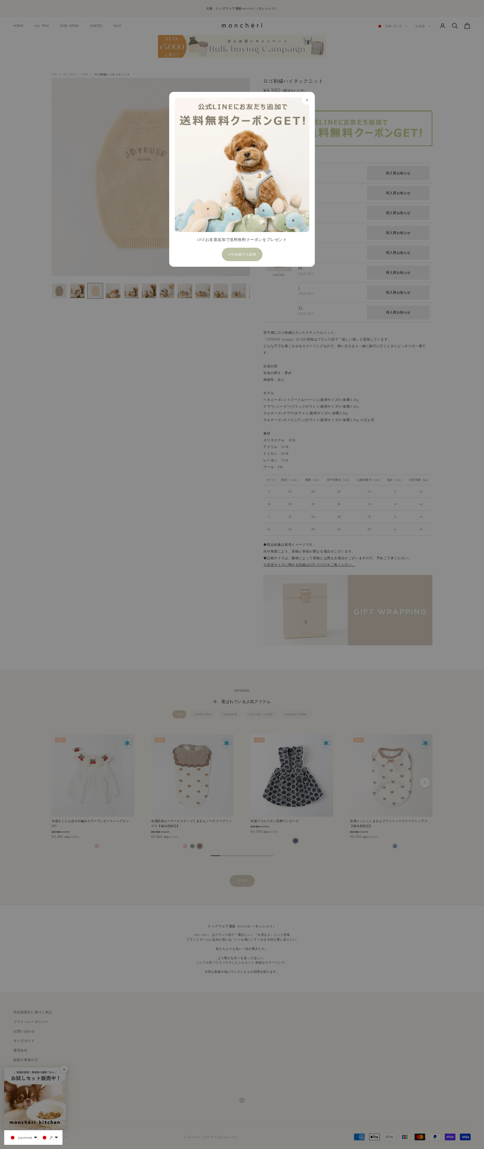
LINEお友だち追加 (242, 254)
